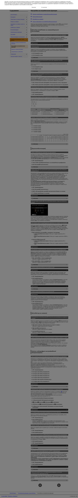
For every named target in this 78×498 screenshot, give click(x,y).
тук (32, 2)
